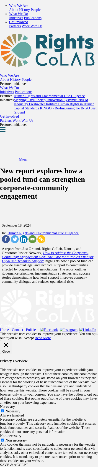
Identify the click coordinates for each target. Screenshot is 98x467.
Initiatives (16, 18)
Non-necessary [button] (10, 436)
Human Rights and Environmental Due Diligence (43, 233)
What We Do (18, 14)
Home (4, 330)
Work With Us (32, 26)
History (24, 10)
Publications (32, 18)
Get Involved (18, 22)
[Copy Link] (41, 239)
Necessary (12, 411)
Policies (31, 330)
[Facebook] (6, 239)
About (13, 10)
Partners (15, 26)
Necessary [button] (7, 407)
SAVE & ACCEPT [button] (14, 465)
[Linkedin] (24, 239)
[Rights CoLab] (49, 64)
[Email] (32, 239)
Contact (17, 330)
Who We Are (18, 6)
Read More (43, 338)
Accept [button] (28, 338)
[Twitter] (15, 239)
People (36, 10)
